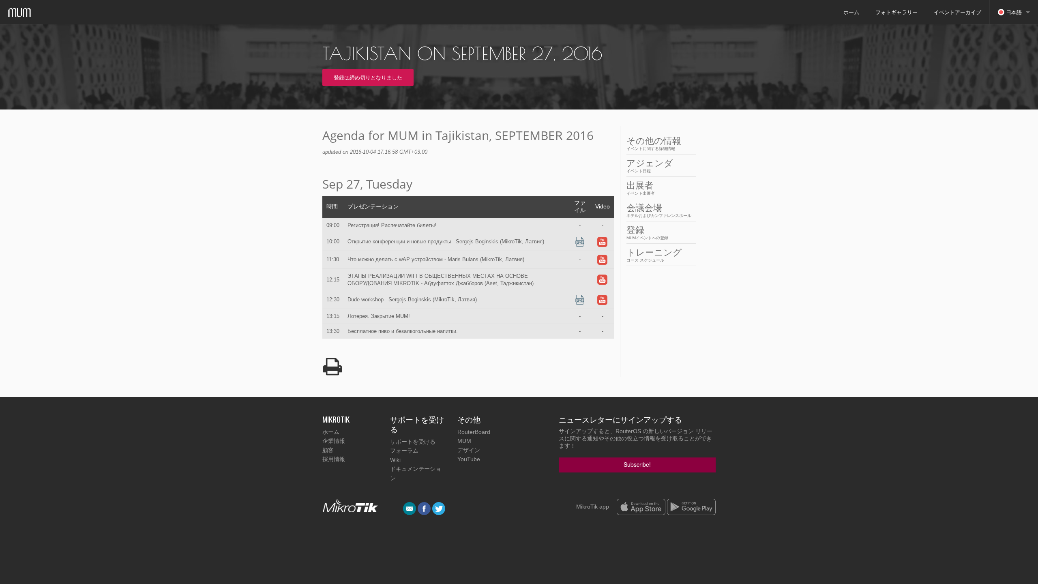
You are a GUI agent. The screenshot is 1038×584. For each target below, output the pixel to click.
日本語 (1013, 12)
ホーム (851, 12)
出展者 (640, 187)
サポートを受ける (412, 441)
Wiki (395, 460)
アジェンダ (649, 165)
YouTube (468, 459)
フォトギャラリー (896, 12)
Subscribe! (637, 464)
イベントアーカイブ (957, 12)
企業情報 (333, 441)
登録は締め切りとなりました (368, 77)
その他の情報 (653, 143)
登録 (647, 232)
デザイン (468, 450)
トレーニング (654, 254)
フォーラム (404, 450)
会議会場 (658, 210)
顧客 (328, 450)
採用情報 (333, 459)
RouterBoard (473, 432)
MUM (464, 441)
